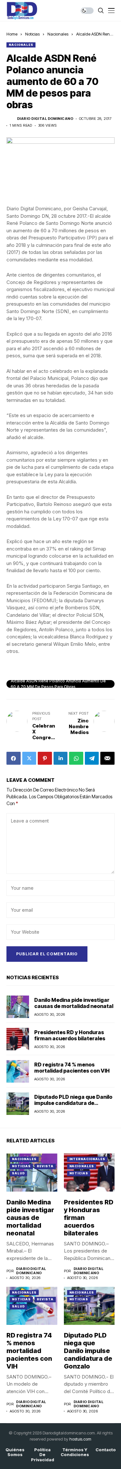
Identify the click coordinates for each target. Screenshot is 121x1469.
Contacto (106, 1449)
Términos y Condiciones (75, 1452)
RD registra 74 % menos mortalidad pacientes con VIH (72, 1067)
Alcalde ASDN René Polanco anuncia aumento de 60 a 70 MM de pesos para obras (58, 684)
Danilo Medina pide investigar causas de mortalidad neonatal (73, 1003)
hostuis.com (80, 1439)
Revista (45, 1166)
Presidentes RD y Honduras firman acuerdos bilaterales (69, 1035)
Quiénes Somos (15, 1452)
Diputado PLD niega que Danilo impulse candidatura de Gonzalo (73, 1103)
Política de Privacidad (42, 1454)
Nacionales (57, 34)
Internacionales (87, 1159)
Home (11, 34)
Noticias (32, 34)
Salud (18, 1173)
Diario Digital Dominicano (45, 119)
